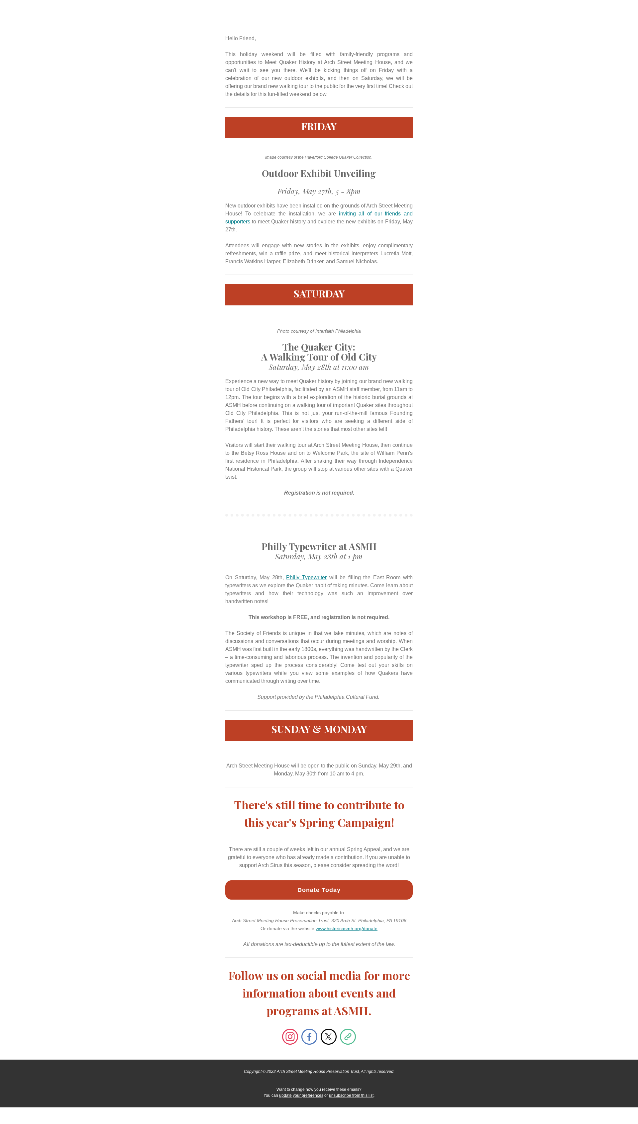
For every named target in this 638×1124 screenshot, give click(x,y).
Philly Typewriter (306, 577)
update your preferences (301, 1095)
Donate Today (319, 890)
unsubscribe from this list (351, 1095)
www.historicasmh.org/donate (346, 928)
